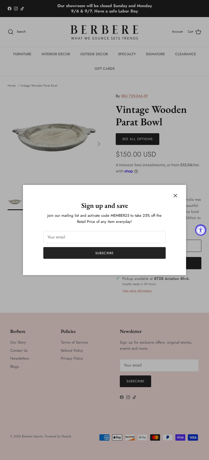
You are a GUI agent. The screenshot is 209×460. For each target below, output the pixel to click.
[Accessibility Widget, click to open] (200, 230)
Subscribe (104, 253)
